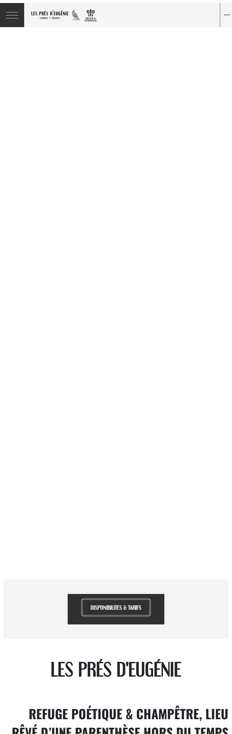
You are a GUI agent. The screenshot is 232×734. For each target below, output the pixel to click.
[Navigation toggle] (226, 15)
